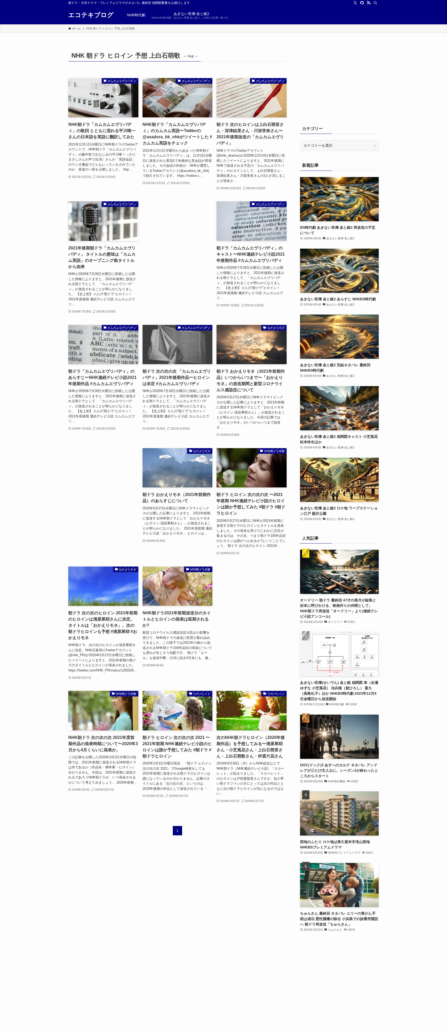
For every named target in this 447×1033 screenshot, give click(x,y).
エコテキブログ (91, 15)
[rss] (368, 3)
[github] (362, 3)
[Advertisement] (178, 240)
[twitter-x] (355, 3)
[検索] (375, 3)
